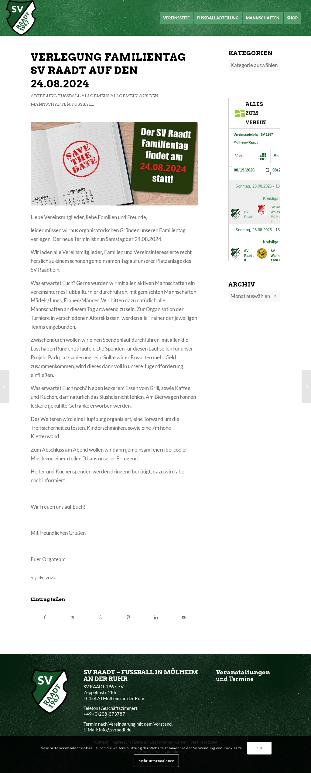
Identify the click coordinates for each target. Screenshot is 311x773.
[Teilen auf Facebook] (45, 617)
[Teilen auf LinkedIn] (155, 617)
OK (259, 748)
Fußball (82, 104)
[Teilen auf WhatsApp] (100, 617)
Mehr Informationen (156, 760)
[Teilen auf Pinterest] (128, 617)
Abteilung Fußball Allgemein (70, 95)
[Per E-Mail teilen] (183, 617)
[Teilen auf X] (72, 617)
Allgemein (124, 95)
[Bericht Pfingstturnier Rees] (4, 386)
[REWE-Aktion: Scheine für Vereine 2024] (306, 386)
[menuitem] (176, 18)
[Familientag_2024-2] (114, 164)
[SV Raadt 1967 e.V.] (21, 18)
